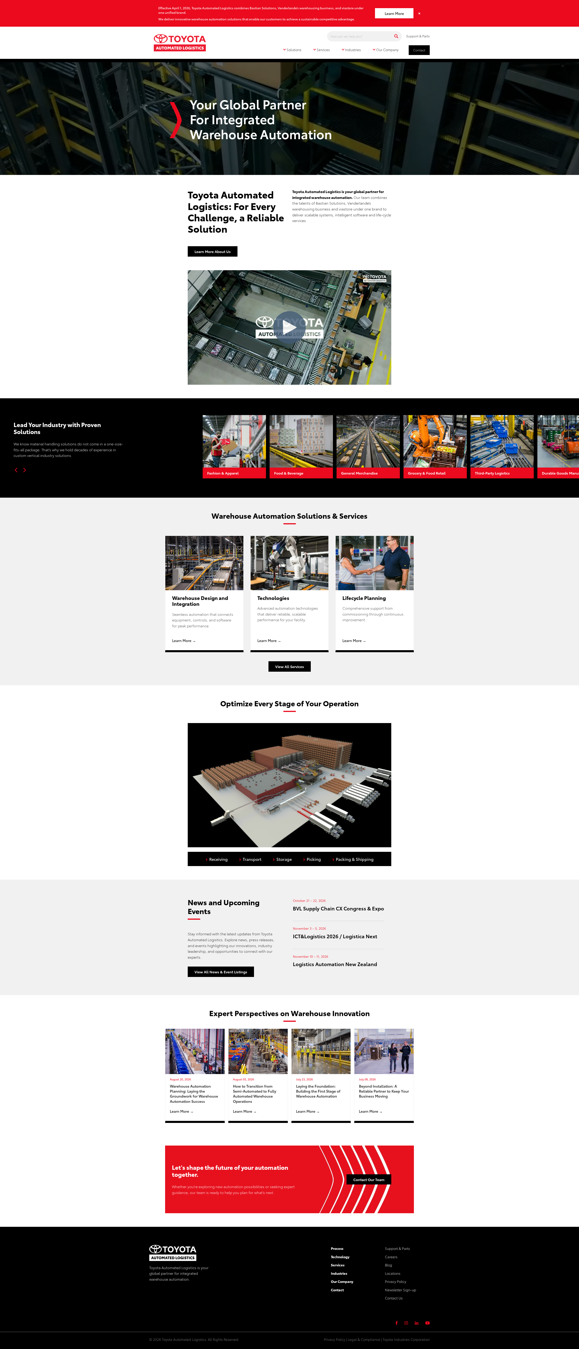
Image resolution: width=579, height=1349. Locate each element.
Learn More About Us (213, 251)
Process (337, 1248)
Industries (339, 1273)
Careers (391, 1256)
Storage (282, 858)
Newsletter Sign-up (400, 1289)
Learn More (394, 13)
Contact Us (394, 1297)
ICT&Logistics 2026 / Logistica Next (335, 935)
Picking (312, 858)
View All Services (289, 666)
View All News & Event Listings (221, 971)
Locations (392, 1273)
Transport (250, 858)
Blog (388, 1264)
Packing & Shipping (353, 858)
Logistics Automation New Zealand (335, 963)
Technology (340, 1256)
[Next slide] (24, 470)
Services (337, 1264)
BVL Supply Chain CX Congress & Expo (338, 908)
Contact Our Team (368, 1179)
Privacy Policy (395, 1281)
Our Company (342, 1281)
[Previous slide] (16, 470)
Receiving (217, 858)
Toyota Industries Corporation (406, 1339)
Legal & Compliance (364, 1339)
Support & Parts (418, 36)
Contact (419, 50)
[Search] (396, 36)
